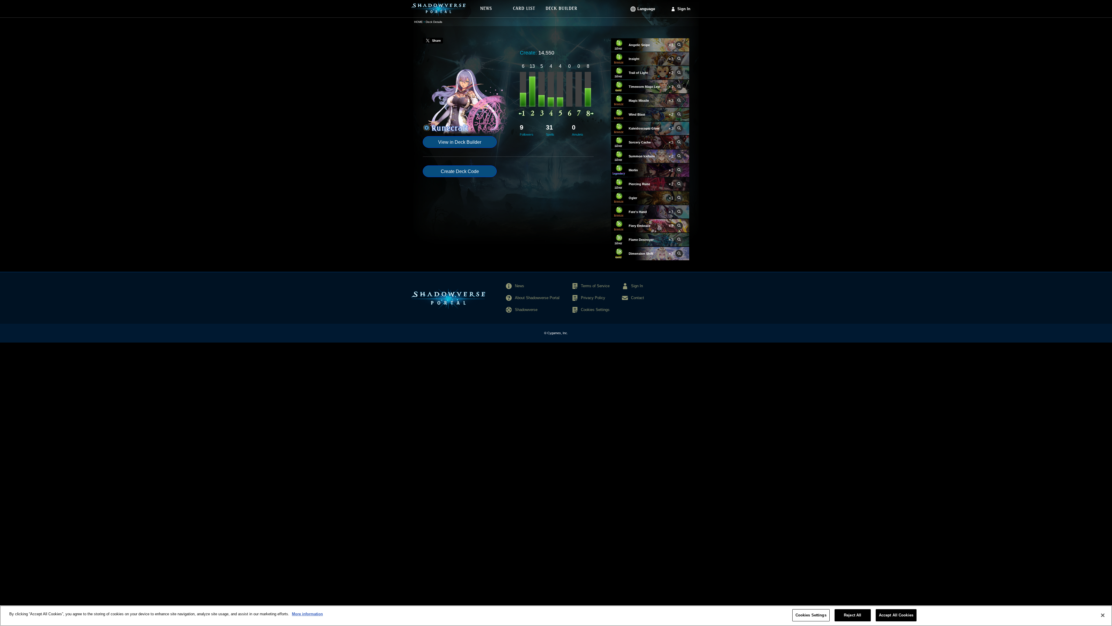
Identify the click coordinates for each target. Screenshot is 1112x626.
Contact (637, 298)
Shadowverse (526, 309)
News (519, 286)
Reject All (852, 615)
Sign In (683, 9)
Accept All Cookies (896, 615)
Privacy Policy (593, 298)
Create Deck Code (460, 171)
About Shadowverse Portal (537, 298)
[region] (556, 615)
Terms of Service (595, 286)
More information (307, 614)
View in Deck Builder (459, 142)
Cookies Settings (810, 615)
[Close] (1102, 615)
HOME (418, 21)
